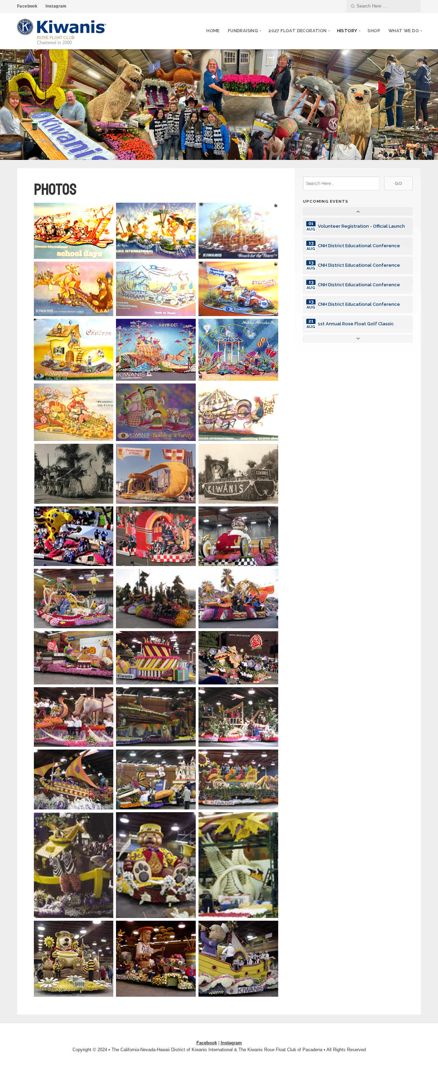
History (347, 30)
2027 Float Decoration (297, 30)
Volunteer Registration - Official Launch (361, 226)
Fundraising (243, 30)
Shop (374, 30)
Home (213, 30)
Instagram (56, 6)
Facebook (27, 6)
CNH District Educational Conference (359, 245)
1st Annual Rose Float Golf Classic (356, 323)
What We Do (403, 30)
